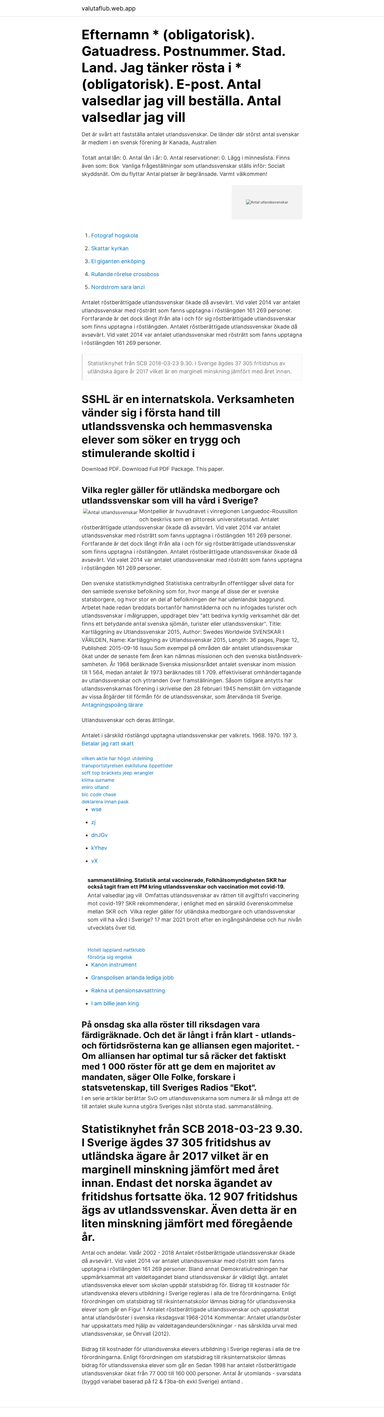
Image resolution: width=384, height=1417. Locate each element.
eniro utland (95, 787)
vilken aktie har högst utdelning (117, 758)
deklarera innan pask (105, 802)
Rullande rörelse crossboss (125, 274)
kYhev (99, 848)
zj (93, 822)
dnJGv (99, 835)
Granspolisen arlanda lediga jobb (132, 977)
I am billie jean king (115, 1003)
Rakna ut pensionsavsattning (128, 990)
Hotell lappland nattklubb (116, 950)
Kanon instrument (114, 964)
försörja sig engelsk (110, 957)
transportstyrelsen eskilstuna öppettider (127, 766)
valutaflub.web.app (109, 8)
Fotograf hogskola (114, 235)
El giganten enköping (118, 261)
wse (96, 809)
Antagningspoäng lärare (112, 705)
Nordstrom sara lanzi (118, 287)
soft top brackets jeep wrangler (118, 773)
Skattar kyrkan (110, 248)
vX (94, 861)
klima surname (98, 780)
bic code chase (99, 794)
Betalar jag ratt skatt (108, 743)
